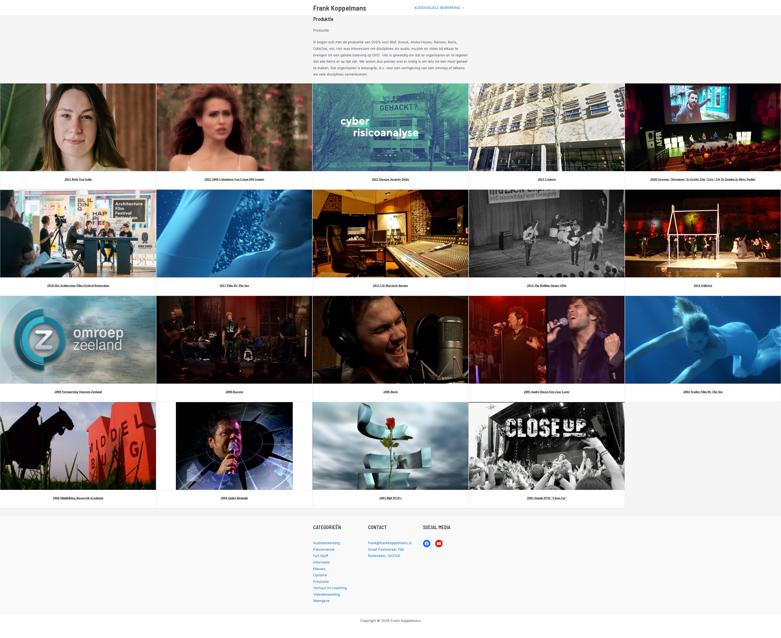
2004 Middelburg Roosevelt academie (78, 498)
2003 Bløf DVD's (390, 498)
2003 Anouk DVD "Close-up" (547, 498)
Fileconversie (324, 549)
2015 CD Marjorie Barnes (390, 285)
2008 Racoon (234, 391)
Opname (320, 575)
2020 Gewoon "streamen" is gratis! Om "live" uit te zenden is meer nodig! (703, 179)
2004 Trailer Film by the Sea (703, 391)
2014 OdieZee (703, 285)
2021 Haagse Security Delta (390, 179)
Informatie (321, 562)
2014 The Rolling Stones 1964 (546, 285)
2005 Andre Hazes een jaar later (547, 391)
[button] (462, 8)
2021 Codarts (547, 179)
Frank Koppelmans (339, 7)
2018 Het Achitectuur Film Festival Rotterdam (78, 285)
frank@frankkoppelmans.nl (390, 543)
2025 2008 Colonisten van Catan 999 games (234, 179)
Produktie (321, 582)
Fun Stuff (320, 556)
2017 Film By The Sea (234, 285)
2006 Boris (390, 391)
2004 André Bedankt (234, 498)
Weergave (321, 601)
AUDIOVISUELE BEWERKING (437, 8)
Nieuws (319, 569)
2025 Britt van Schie (78, 179)
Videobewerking (326, 594)
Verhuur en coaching (330, 588)
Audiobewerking (326, 543)
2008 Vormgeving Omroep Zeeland (78, 391)
